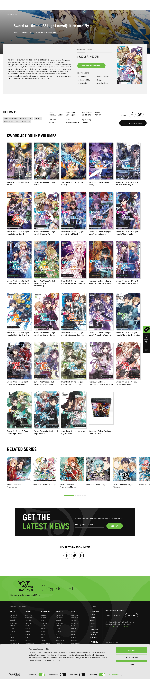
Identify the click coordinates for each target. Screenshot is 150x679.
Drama (30, 118)
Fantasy (12, 631)
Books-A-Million (85, 80)
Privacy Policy (111, 626)
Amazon (83, 77)
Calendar (92, 617)
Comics (59, 611)
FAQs (91, 627)
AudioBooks (46, 611)
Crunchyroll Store (103, 83)
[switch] (63, 674)
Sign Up (131, 616)
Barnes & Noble (103, 77)
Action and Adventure (11, 118)
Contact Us (93, 638)
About (92, 620)
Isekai (18, 122)
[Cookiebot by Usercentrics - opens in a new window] (14, 674)
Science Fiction (9, 122)
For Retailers (94, 630)
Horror (12, 634)
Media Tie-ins (60, 640)
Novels (14, 15)
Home (9, 15)
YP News (92, 614)
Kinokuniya (83, 83)
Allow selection (132, 657)
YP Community (94, 611)
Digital (74, 611)
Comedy (23, 118)
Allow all (131, 650)
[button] (69, 495)
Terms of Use (123, 626)
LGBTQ (12, 637)
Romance (38, 118)
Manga (28, 611)
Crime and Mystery (13, 624)
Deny (132, 664)
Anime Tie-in (26, 122)
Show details (114, 675)
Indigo (99, 80)
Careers (92, 623)
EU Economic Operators (94, 634)
